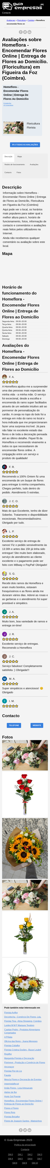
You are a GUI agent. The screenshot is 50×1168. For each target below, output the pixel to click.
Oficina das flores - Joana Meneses (20, 1041)
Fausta (7, 1075)
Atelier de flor (10, 1092)
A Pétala (8, 1037)
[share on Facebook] (21, 33)
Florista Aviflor (11, 1013)
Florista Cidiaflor (12, 1045)
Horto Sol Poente (12, 1096)
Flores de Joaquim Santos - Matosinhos (23, 1121)
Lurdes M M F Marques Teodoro (19, 1025)
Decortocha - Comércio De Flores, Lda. (22, 1017)
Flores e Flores (11, 1108)
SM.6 (29, 1159)
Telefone (14, 725)
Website (37, 725)
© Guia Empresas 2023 (18, 1140)
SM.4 (10, 1159)
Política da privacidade (25, 1145)
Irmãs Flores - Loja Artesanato (18, 1088)
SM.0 (10, 1154)
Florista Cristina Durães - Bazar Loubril (22, 1050)
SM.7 (39, 1159)
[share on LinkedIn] (29, 33)
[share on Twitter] (25, 33)
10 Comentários (8, 105)
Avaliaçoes (11, 20)
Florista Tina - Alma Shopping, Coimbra (22, 1021)
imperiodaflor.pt (11, 1084)
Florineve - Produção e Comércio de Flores (24, 1062)
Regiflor (8, 1054)
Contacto (6, 13)
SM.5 (20, 1159)
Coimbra (31, 20)
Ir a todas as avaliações (25, 145)
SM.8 (14, 1163)
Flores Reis (9, 1112)
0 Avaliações (7, 103)
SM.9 (24, 1163)
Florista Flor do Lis (13, 1071)
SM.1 (20, 1154)
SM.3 (39, 1154)
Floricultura (21, 20)
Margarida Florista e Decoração (19, 1058)
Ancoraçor (9, 1067)
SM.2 (29, 1154)
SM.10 (35, 1163)
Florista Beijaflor (12, 1117)
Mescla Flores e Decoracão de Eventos (22, 1079)
